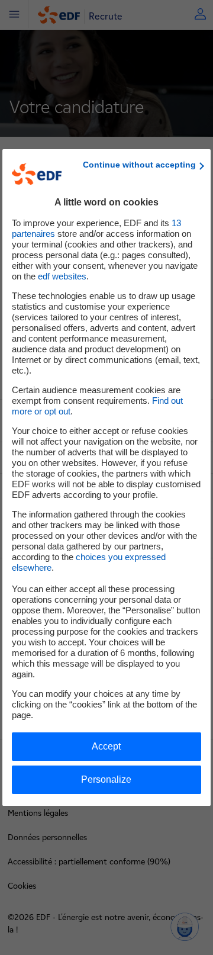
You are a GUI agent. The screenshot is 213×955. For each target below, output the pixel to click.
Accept (106, 746)
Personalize (106, 779)
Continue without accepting (139, 164)
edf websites (62, 276)
